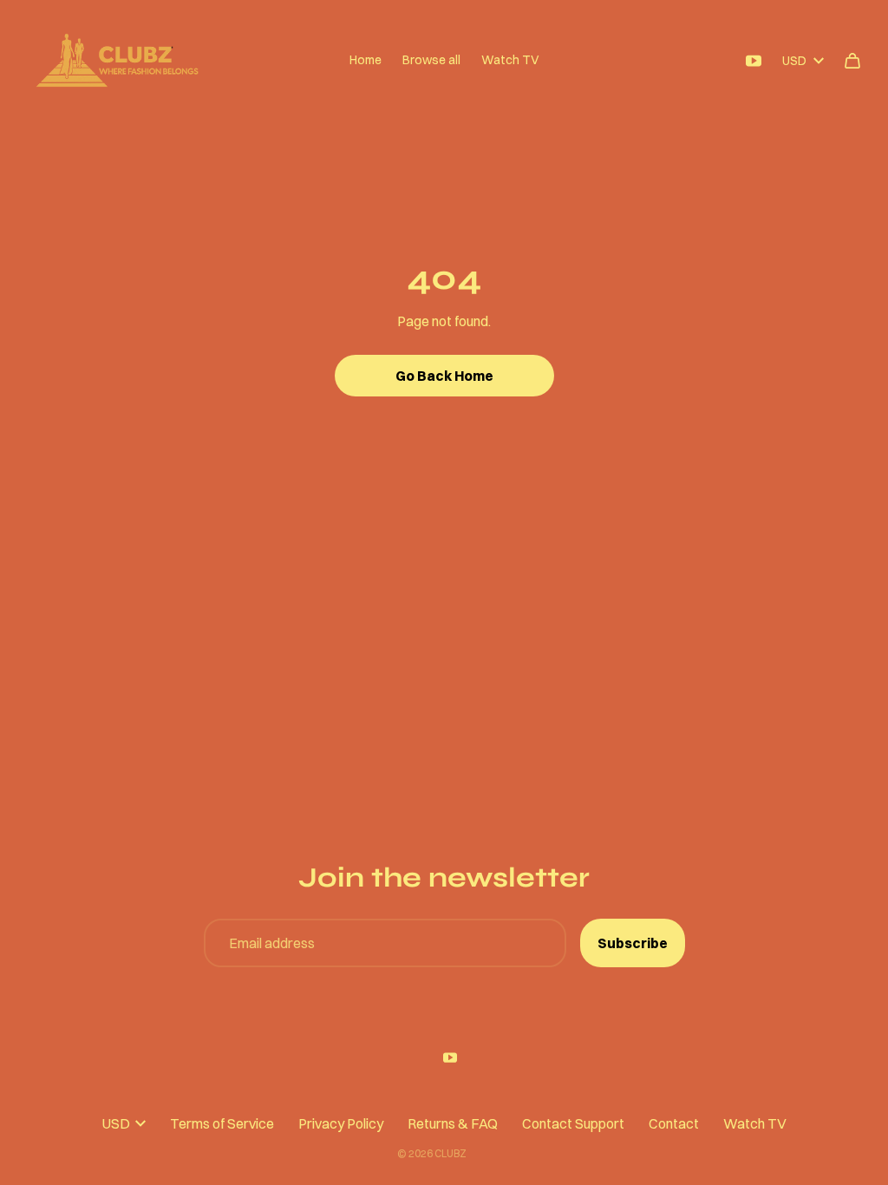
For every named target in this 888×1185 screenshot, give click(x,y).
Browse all (431, 60)
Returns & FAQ (453, 1123)
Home (365, 60)
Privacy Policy (340, 1123)
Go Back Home (444, 375)
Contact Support (573, 1123)
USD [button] (794, 61)
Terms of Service (222, 1123)
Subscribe (632, 943)
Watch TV (510, 60)
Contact (674, 1123)
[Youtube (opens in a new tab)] (753, 61)
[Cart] (852, 61)
